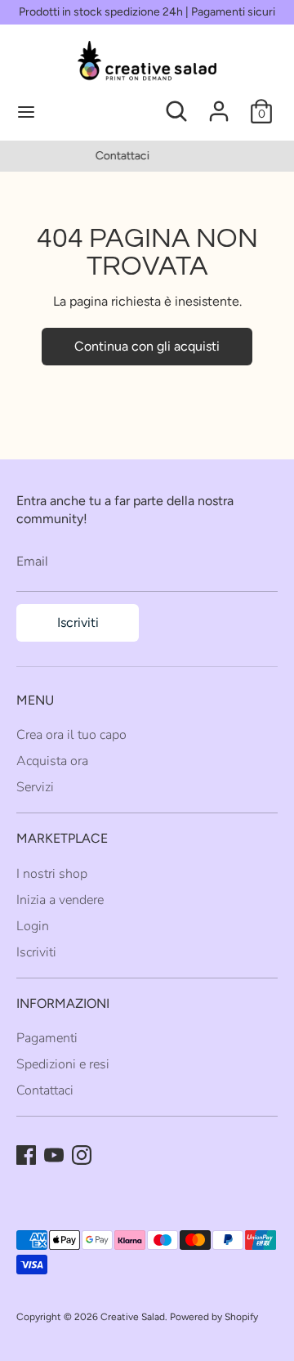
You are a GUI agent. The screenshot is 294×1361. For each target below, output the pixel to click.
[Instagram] (81, 1155)
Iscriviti (78, 622)
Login (32, 926)
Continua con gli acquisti (147, 346)
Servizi (35, 787)
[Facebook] (26, 1155)
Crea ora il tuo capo (71, 735)
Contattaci (45, 1090)
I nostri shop (51, 874)
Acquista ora (52, 761)
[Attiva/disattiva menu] (82, 111)
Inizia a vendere (60, 900)
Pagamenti (47, 1038)
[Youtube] (54, 1155)
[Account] (219, 103)
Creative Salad (132, 1317)
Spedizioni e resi (62, 1064)
